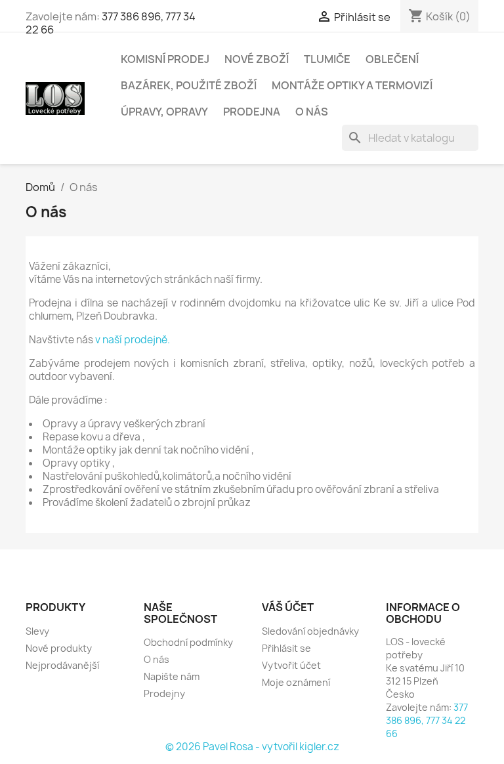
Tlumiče (327, 59)
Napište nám (172, 676)
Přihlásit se (286, 648)
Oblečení (392, 59)
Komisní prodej (165, 59)
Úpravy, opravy (164, 111)
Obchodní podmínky (188, 642)
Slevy (37, 631)
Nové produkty (59, 648)
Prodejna (251, 111)
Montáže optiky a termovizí (352, 85)
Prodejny (164, 693)
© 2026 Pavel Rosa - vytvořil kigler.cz (252, 746)
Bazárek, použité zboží (189, 85)
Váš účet (288, 607)
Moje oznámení (296, 682)
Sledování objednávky (310, 631)
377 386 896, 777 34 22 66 (111, 23)
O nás (311, 111)
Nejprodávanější (62, 665)
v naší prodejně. (132, 340)
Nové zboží (256, 59)
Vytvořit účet (291, 665)
